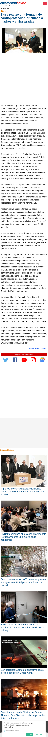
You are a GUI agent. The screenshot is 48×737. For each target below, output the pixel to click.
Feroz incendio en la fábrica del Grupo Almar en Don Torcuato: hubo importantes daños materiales (23, 715)
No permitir (39, 734)
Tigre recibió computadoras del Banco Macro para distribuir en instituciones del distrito (22, 491)
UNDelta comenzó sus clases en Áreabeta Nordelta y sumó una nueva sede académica (23, 537)
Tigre (3, 11)
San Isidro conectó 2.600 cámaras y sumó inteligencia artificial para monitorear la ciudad (23, 582)
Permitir (29, 734)
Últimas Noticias (7, 450)
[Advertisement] (24, 78)
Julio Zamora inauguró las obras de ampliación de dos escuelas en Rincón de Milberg (23, 627)
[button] (24, 41)
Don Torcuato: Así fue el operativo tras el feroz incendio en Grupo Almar (22, 671)
